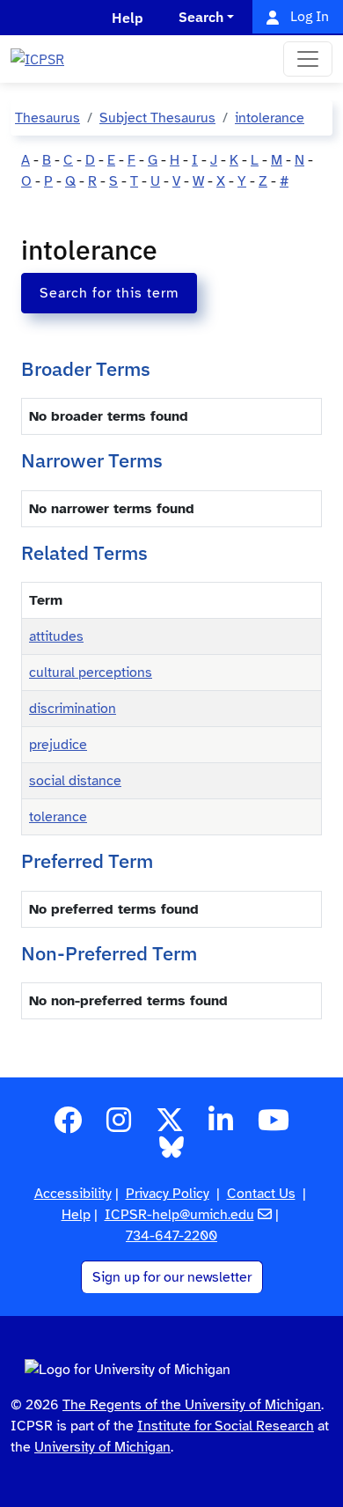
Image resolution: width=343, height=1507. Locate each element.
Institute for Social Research (225, 1426)
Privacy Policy (167, 1193)
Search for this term (109, 293)
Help (76, 1215)
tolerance (58, 817)
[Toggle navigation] (307, 59)
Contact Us (261, 1193)
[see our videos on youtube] (273, 1126)
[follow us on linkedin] (221, 1126)
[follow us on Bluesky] (171, 1153)
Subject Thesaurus (157, 118)
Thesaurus (47, 118)
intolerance (269, 118)
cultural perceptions (90, 672)
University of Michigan (102, 1447)
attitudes (56, 636)
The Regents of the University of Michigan (191, 1405)
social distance (75, 781)
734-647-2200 (171, 1236)
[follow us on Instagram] (119, 1126)
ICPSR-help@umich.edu (179, 1215)
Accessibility (73, 1193)
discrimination (72, 708)
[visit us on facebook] (67, 1126)
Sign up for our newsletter (172, 1277)
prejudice (58, 745)
